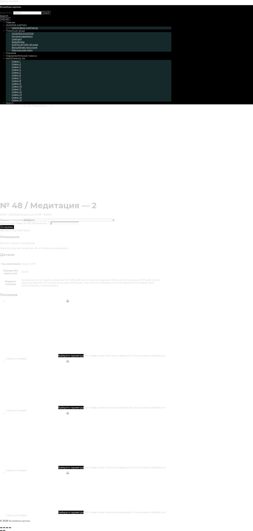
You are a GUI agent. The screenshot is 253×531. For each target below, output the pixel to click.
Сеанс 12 (17, 91)
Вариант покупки (11, 220)
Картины (16, 105)
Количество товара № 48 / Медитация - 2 (25, 223)
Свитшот (17, 39)
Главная (10, 22)
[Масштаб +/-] (1, 527)
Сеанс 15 (17, 100)
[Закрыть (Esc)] (10, 527)
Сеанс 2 (16, 64)
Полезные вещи (15, 30)
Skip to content (9, 1)
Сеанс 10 (17, 86)
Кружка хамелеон (22, 36)
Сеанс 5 (16, 72)
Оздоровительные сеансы (21, 55)
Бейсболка (18, 41)
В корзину (7, 227)
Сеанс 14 (17, 97)
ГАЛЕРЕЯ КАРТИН (16, 25)
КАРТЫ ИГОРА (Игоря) (25, 44)
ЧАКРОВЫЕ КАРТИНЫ (25, 28)
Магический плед (22, 50)
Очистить (120, 220)
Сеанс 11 (16, 89)
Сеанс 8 (16, 80)
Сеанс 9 (16, 83)
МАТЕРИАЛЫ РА (15, 58)
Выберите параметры (71, 355)
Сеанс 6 (16, 75)
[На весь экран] (4, 527)
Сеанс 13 (17, 94)
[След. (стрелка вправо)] (4, 530)
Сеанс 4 (16, 69)
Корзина (11, 53)
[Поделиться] (7, 527)
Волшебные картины (10, 7)
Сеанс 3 (16, 66)
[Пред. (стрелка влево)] (1, 530)
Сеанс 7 (16, 78)
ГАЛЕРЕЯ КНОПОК (23, 33)
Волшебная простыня (24, 47)
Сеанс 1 (16, 61)
